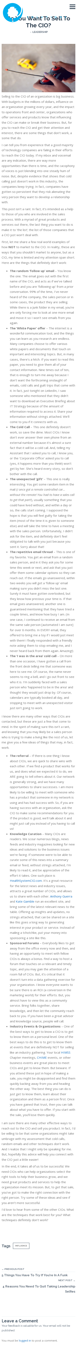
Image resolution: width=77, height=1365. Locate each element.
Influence (21, 1246)
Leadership (40, 31)
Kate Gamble (25, 901)
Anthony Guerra (61, 896)
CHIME (42, 1057)
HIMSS (65, 1052)
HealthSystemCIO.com (26, 881)
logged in (25, 1340)
